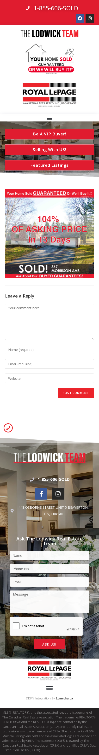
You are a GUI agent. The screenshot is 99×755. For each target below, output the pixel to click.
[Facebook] (80, 18)
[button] (50, 118)
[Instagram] (90, 18)
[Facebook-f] (41, 494)
